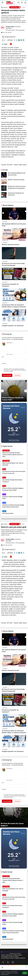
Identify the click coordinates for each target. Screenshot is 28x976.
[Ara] (18, 2)
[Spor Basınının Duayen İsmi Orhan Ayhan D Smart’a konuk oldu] (14, 471)
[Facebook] (3, 962)
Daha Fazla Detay (14, 440)
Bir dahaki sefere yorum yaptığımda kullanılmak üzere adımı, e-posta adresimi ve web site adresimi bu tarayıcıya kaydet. (15, 370)
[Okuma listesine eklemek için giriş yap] (11, 44)
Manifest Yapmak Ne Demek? (10, 244)
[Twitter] (8, 962)
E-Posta (4, 363)
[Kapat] (26, 967)
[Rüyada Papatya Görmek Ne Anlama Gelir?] (14, 391)
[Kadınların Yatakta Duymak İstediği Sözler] (14, 496)
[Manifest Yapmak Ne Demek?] (14, 181)
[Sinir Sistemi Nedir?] (14, 512)
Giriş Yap (17, 375)
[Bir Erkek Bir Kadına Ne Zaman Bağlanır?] (14, 817)
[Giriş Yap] (22, 2)
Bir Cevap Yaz (7, 334)
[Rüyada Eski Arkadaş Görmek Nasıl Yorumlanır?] (14, 480)
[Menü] (2, 2)
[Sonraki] (25, 391)
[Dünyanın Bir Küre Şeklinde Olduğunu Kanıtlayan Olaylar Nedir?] (14, 488)
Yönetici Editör (10, 26)
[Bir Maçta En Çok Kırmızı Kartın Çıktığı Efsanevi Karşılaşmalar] (14, 188)
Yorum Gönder (7, 375)
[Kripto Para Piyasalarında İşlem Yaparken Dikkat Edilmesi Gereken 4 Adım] (14, 453)
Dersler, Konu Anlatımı (15, 953)
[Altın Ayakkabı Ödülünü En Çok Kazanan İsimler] (14, 175)
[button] (19, 7)
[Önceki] (2, 391)
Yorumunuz (10, 342)
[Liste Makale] (10, 2)
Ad (3, 356)
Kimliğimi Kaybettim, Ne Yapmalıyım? (13, 325)
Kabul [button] (24, 973)
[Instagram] (13, 962)
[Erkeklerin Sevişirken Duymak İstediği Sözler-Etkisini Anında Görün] (14, 505)
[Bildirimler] (25, 2)
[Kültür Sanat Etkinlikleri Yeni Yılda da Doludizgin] (14, 463)
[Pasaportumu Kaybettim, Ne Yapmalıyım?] (14, 195)
